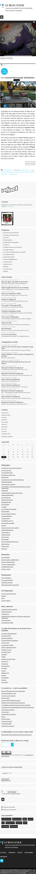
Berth (2, 598)
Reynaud (4, 368)
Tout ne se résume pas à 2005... (11, 293)
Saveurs (7, 793)
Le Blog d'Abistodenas (7, 530)
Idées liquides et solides (7, 523)
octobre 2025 (5, 413)
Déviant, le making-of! (8, 299)
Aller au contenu (5, 1)
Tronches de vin (7, 269)
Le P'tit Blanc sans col (7, 520)
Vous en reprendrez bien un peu (9, 541)
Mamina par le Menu (9, 257)
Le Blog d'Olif (4, 773)
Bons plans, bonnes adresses (11, 232)
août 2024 (4, 419)
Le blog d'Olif (14, 5)
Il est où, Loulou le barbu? (8, 562)
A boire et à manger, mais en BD (10, 585)
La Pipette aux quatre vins (8, 475)
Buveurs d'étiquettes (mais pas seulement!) (13, 691)
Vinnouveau (4, 663)
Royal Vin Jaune (5, 719)
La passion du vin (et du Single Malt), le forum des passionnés (17, 707)
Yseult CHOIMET (6, 354)
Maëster (3, 596)
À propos (11, 852)
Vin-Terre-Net (5, 712)
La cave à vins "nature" (7, 645)
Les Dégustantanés (8, 249)
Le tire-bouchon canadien (8, 484)
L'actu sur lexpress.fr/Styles (11, 793)
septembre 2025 (5, 415)
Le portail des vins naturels (8, 714)
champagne (5, 826)
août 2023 (4, 424)
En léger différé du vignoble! (11, 242)
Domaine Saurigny (6, 611)
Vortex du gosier (5, 534)
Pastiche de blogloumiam (10, 259)
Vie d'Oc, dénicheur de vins (8, 647)
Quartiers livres (7, 264)
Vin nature (4, 548)
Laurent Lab (5, 347)
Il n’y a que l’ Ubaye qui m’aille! (11, 305)
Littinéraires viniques (7, 500)
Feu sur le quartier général (8, 593)
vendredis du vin (6, 819)
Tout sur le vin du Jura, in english (10, 528)
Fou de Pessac (5, 614)
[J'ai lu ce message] (34, 869)
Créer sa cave (5, 642)
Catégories (28, 852)
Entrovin (3, 525)
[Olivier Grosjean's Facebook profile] (11, 767)
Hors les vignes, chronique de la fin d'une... (15, 282)
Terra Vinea (4, 682)
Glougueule (4, 490)
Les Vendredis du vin (8, 254)
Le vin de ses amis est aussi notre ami (11, 468)
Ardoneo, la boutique (7, 638)
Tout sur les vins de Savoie (8, 696)
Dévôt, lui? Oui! (6, 323)
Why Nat (3, 680)
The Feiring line (5, 518)
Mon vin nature (5, 666)
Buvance (3, 675)
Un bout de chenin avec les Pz (9, 609)
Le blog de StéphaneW (7, 495)
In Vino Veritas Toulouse (7, 709)
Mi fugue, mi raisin (6, 650)
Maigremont (4, 477)
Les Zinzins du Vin (6, 636)
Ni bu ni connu (5, 546)
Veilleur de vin (5, 673)
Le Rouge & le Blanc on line (8, 693)
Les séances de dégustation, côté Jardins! (14, 252)
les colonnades (30, 172)
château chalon (17, 819)
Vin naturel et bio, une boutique (9, 640)
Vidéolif (5, 271)
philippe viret (4, 172)
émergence (4, 174)
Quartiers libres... (8, 262)
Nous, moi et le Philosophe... (10, 317)
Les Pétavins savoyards (7, 726)
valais (25, 822)
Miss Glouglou (5, 504)
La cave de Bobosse (6, 516)
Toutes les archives (6, 436)
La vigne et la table (6, 723)
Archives (3, 856)
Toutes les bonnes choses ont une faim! (12, 493)
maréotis (23, 172)
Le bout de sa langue (6, 582)
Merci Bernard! (6, 328)
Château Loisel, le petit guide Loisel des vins (13, 702)
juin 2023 (3, 429)
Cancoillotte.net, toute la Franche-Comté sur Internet (15, 705)
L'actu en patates (5, 600)
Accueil (3, 852)
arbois (24, 819)
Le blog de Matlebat (6, 482)
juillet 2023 (4, 427)
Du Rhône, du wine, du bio (8, 659)
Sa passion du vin (5, 497)
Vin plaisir (4, 507)
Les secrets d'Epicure (7, 580)
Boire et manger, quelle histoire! (10, 560)
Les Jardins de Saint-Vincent (8, 633)
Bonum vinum (5, 537)
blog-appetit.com (5, 780)
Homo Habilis (5, 539)
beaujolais (19, 822)
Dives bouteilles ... (25, 170)
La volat (3, 670)
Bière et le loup (5, 544)
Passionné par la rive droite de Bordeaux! (12, 479)
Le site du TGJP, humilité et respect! (10, 700)
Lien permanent (7, 170)
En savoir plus (22, 872)
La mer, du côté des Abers (8, 564)
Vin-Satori (4, 668)
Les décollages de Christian (8, 509)
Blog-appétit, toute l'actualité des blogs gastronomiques (16, 734)
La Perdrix (4, 111)
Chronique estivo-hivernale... (11, 235)
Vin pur (3, 716)
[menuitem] (4, 852)
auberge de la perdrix (15, 172)
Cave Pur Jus (4, 661)
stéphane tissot (10, 822)
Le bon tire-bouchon (6, 721)
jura (3, 822)
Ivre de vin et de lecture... (9, 334)
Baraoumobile (5, 511)
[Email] (1, 17)
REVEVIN (5, 266)
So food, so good (5, 569)
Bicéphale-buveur (6, 502)
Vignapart (4, 654)
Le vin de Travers (5, 620)
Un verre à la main (6, 470)
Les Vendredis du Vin (7, 472)
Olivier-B (4, 362)
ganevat (30, 819)
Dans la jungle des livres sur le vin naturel (14, 287)
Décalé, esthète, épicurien (8, 514)
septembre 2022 (5, 433)
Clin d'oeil (6, 237)
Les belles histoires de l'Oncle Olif (12, 247)
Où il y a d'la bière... (6, 578)
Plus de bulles (5, 677)
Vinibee (3, 656)
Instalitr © (6, 245)
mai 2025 (3, 417)
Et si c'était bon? (5, 557)
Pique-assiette (5, 698)
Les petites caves (6, 652)
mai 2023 (3, 431)
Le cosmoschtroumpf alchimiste (18, 77)
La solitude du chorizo (7, 566)
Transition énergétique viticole (11, 311)
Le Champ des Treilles (7, 622)
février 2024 (4, 422)
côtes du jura (13, 826)
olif (2, 379)
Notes (19, 852)
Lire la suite (30, 163)
